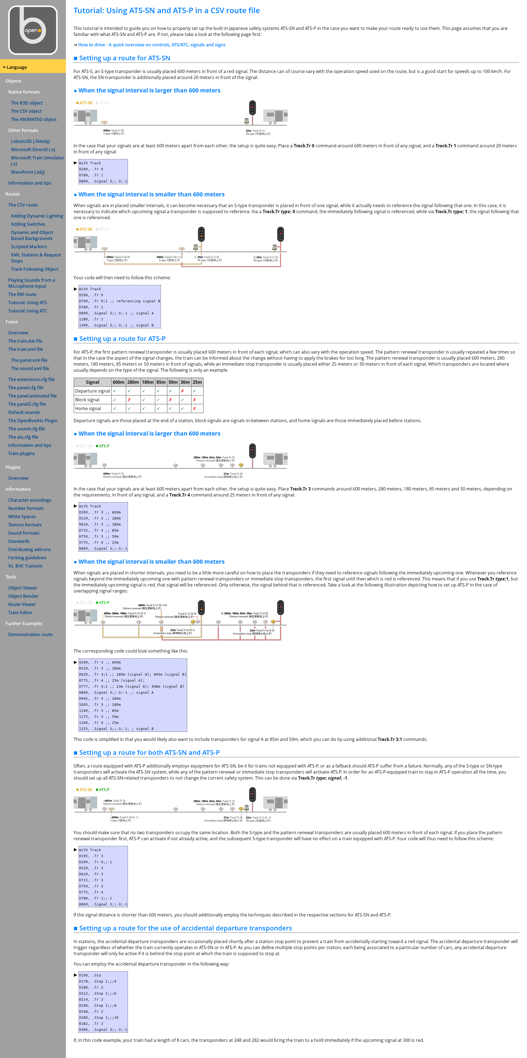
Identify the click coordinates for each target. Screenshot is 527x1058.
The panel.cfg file (25, 388)
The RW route (22, 294)
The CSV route (23, 205)
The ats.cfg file (23, 437)
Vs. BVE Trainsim (25, 566)
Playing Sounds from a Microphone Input (31, 283)
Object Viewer (22, 588)
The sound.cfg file (26, 429)
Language (17, 67)
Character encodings (29, 500)
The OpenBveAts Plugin (32, 420)
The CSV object (26, 111)
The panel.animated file (32, 396)
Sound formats (24, 533)
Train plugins (21, 453)
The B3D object (27, 103)
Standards (19, 541)
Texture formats (25, 525)
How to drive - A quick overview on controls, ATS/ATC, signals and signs (152, 45)
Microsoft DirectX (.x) (33, 149)
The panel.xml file (29, 360)
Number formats (26, 508)
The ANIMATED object (34, 119)
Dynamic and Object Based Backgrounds (32, 235)
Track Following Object (34, 269)
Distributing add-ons (29, 549)
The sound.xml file (30, 368)
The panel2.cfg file (27, 404)
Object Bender (23, 596)
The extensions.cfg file (31, 379)
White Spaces (22, 517)
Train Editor (20, 613)
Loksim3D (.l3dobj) (30, 141)
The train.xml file (25, 349)
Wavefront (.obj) (28, 172)
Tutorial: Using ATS (27, 303)
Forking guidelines (27, 558)
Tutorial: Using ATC (27, 311)
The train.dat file (25, 341)
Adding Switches (28, 224)
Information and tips (29, 183)
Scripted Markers (29, 247)
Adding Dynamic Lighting (37, 216)
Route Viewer (22, 604)
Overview (18, 333)
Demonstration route (30, 634)
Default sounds (24, 412)
